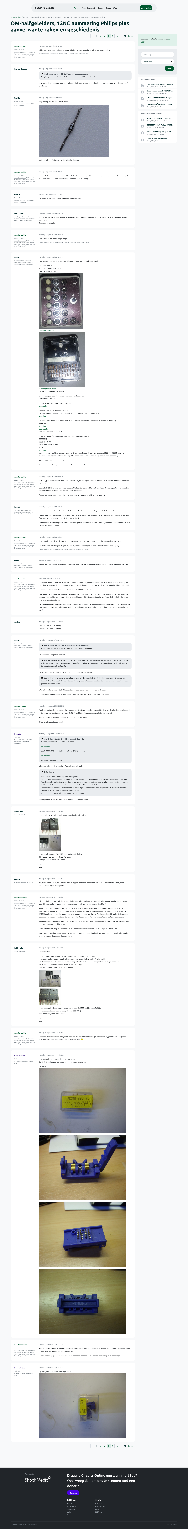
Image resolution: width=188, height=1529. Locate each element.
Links (69, 1512)
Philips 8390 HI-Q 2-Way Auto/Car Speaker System (167, 131)
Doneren (73, 1493)
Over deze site (100, 1506)
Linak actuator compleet (157, 138)
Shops (108, 8)
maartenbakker (20, 46)
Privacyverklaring (171, 1524)
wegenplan (43, 406)
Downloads (71, 1509)
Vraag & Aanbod (88, 8)
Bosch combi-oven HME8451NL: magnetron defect (167, 91)
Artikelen (70, 1504)
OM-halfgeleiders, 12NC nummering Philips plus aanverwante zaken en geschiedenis (76, 17)
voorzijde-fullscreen (46, 330)
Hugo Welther (19, 1055)
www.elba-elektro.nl (20, 52)
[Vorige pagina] (96, 36)
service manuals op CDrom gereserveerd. (163, 118)
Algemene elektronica (37, 17)
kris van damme (20, 69)
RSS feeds (98, 1512)
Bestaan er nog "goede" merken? (160, 84)
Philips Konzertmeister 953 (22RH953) (162, 97)
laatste (130, 36)
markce (17, 622)
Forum (76, 8)
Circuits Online (16, 17)
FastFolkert (19, 213)
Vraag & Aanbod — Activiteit (151, 113)
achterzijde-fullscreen (47, 388)
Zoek (169, 68)
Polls (97, 1509)
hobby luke (18, 811)
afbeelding (45, 746)
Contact (70, 1515)
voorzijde (42, 416)
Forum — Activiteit (148, 79)
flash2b (17, 98)
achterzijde (43, 429)
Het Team (98, 1504)
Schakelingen (71, 1506)
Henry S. (17, 734)
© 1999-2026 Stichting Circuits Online (24, 1524)
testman (17, 879)
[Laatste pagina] (125, 36)
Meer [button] (115, 8)
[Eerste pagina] (92, 36)
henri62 (17, 257)
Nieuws (100, 8)
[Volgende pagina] (121, 36)
